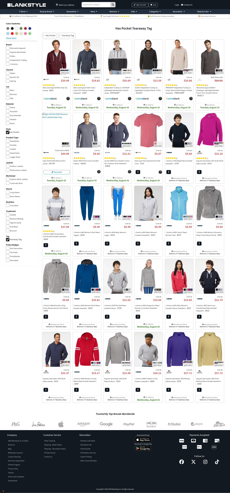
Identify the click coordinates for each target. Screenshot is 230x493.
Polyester (14, 111)
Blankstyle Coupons (15, 453)
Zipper (12, 73)
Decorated (14, 260)
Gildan (12, 56)
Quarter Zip (14, 77)
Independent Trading (18, 60)
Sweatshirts (71, 11)
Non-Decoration (16, 248)
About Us (11, 445)
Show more (11, 38)
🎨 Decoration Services (207, 16)
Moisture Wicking (16, 219)
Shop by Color (203, 11)
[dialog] (3, 491)
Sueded (13, 215)
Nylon (12, 123)
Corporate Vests (16, 183)
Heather (13, 119)
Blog (9, 449)
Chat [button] (154, 5)
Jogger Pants (15, 157)
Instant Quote (85, 449)
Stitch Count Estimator (88, 460)
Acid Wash (14, 226)
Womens (113, 11)
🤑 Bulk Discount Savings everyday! (161, 16)
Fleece (12, 107)
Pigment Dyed (15, 223)
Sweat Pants (15, 153)
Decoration (178, 11)
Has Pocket (14, 132)
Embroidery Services (88, 453)
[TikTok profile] (217, 463)
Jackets (13, 149)
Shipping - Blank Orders (53, 445)
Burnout (13, 230)
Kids (133, 11)
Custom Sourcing (14, 457)
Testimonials (12, 480)
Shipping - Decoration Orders (55, 449)
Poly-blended (15, 115)
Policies (11, 472)
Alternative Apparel (17, 48)
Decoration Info (86, 445)
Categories (154, 11)
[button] (140, 5)
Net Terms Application (16, 460)
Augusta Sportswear (18, 52)
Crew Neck (14, 205)
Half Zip (13, 81)
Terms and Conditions (16, 476)
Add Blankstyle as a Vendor (18, 441)
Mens (93, 11)
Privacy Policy (13, 468)
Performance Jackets (18, 170)
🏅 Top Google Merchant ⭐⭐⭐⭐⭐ (115, 16)
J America (14, 64)
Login (177, 5)
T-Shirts (22, 11)
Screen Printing (86, 457)
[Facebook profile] (181, 463)
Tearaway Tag (15, 239)
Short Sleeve (15, 196)
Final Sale (14, 252)
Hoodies (13, 145)
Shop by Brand (46, 11)
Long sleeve (14, 192)
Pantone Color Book (87, 441)
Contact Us (188, 5)
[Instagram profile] (205, 463)
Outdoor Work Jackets (19, 179)
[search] (113, 4)
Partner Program (14, 464)
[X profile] (193, 463)
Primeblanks (15, 256)
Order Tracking (49, 441)
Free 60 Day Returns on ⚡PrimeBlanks (69, 16)
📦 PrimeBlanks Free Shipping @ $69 (23, 16)
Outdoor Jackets (16, 166)
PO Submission (50, 453)
